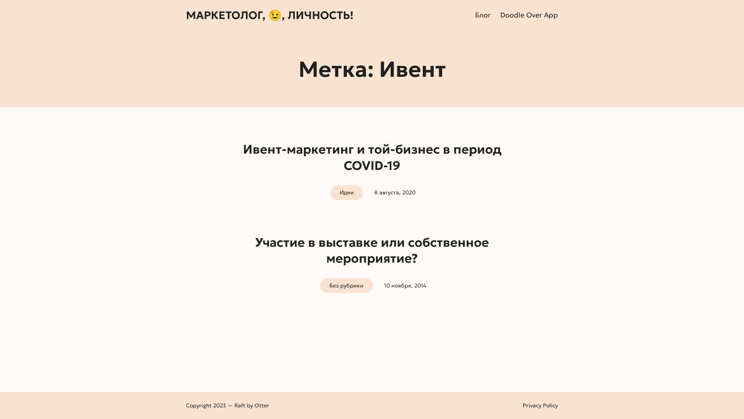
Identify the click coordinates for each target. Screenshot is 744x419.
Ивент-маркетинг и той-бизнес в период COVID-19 (372, 157)
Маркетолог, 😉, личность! (269, 15)
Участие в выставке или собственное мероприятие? (372, 251)
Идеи (347, 192)
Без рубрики (346, 285)
